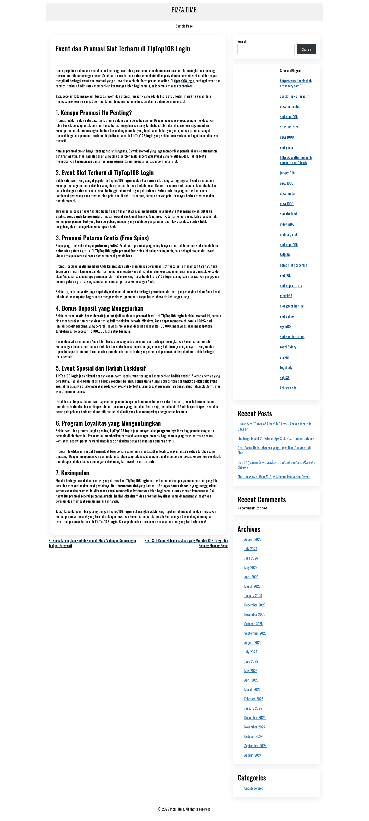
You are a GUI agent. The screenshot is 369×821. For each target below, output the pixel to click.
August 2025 (252, 642)
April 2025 (251, 680)
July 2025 (250, 651)
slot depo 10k (289, 116)
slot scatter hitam (292, 336)
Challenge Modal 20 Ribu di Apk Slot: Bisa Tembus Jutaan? (275, 438)
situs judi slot (289, 126)
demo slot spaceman (293, 265)
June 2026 (251, 558)
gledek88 (286, 295)
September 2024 (255, 745)
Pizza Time (183, 9)
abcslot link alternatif (294, 96)
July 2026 (250, 548)
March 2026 (252, 586)
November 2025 (254, 614)
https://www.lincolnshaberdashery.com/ (296, 83)
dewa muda (287, 193)
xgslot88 (285, 326)
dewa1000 (287, 183)
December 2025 (254, 605)
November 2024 (254, 727)
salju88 (285, 377)
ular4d (284, 357)
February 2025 (253, 698)
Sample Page (184, 26)
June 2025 (251, 661)
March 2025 (252, 689)
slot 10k (285, 275)
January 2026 (253, 595)
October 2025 (253, 623)
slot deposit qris (291, 285)
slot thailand (288, 213)
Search (242, 41)
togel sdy (286, 367)
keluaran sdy (288, 387)
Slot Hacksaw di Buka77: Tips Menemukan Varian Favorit (273, 476)
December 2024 (255, 717)
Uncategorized (253, 788)
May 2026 (250, 567)
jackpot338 (287, 173)
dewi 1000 (287, 137)
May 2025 (250, 670)
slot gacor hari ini (292, 306)
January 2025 (253, 708)
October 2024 (253, 736)
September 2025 (255, 633)
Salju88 (285, 254)
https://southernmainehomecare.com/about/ (296, 160)
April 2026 (251, 576)
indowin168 (287, 224)
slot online (287, 316)
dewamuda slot (290, 106)
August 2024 (253, 755)
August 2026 (252, 539)
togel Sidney (288, 347)
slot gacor (286, 147)
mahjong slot (288, 234)
